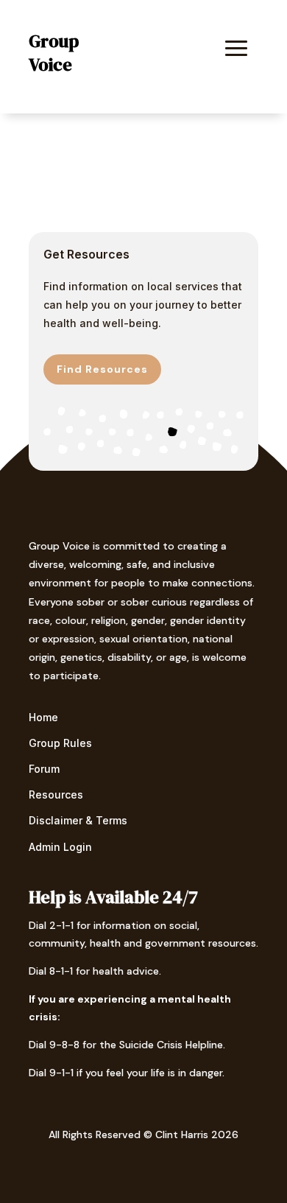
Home (43, 717)
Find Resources (102, 369)
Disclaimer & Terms (78, 820)
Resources (56, 794)
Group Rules (60, 743)
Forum (44, 768)
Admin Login (60, 847)
